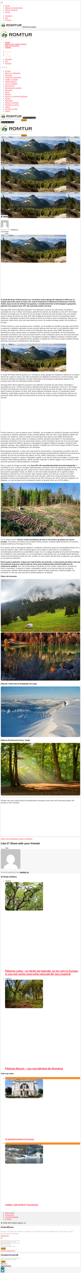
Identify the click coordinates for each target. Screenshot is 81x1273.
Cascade (8, 75)
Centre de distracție (13, 77)
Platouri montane (12, 103)
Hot (6, 18)
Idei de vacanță (11, 10)
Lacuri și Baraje (11, 84)
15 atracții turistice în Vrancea (19, 1139)
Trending (8, 16)
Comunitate (9, 1213)
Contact (8, 1219)
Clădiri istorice (11, 82)
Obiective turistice (14, 8)
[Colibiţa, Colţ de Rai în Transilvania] (42, 1173)
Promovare (9, 1215)
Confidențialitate (11, 1217)
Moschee (8, 90)
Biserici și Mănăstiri (12, 73)
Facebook (5, 1236)
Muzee (7, 94)
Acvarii (8, 71)
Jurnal (7, 12)
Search (24, 120)
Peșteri (8, 98)
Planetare (9, 100)
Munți (7, 92)
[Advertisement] (40, 415)
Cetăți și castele (11, 79)
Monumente (9, 86)
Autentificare (6, 1266)
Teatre (7, 111)
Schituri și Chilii (11, 109)
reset (3, 1261)
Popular (8, 20)
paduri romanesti (25, 839)
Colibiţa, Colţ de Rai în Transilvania (21, 1205)
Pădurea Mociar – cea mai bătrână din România (34, 1068)
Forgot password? (8, 1251)
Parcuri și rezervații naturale (16, 96)
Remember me (9, 1246)
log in (3, 1248)
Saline (7, 107)
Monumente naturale (13, 88)
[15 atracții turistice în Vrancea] (42, 1107)
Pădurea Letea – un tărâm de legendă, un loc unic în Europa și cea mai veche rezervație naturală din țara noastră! (41, 972)
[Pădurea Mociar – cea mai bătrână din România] (42, 1022)
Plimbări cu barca (12, 105)
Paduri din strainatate (9, 839)
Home (7, 6)
